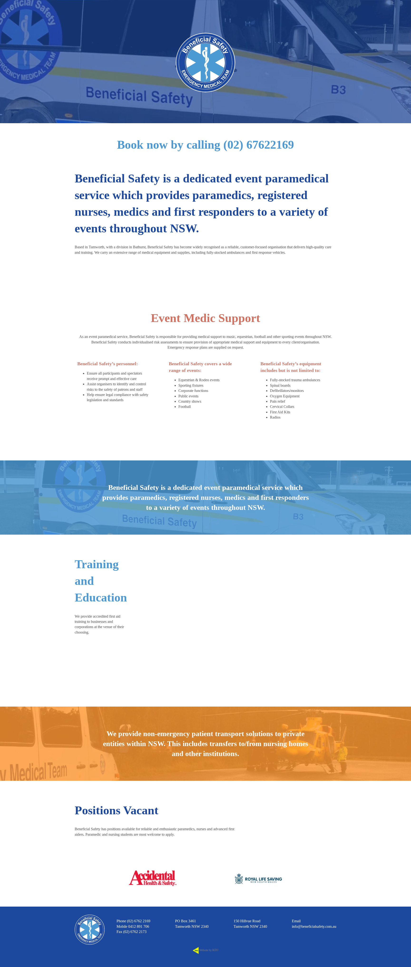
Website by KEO (208, 950)
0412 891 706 (138, 926)
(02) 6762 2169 (138, 921)
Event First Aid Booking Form (265, 432)
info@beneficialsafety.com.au (314, 926)
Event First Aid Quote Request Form (152, 432)
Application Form (313, 821)
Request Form (94, 645)
